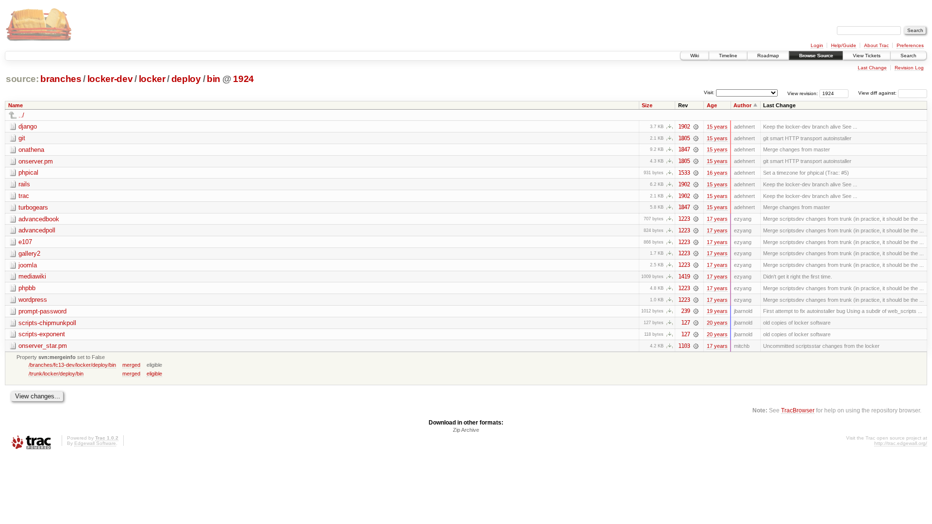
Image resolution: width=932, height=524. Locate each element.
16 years (717, 173)
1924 (243, 79)
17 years (717, 219)
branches (60, 79)
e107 (25, 242)
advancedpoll (36, 230)
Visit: (709, 92)
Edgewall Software (95, 443)
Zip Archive (466, 430)
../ (21, 115)
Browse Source (816, 55)
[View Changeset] (696, 126)
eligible (154, 374)
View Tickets (867, 55)
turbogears (33, 207)
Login (817, 45)
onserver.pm (35, 161)
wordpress (32, 299)
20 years (717, 323)
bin (213, 79)
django (27, 126)
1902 (684, 126)
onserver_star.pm (42, 345)
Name (15, 105)
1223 (684, 218)
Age (712, 105)
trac (23, 195)
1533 (684, 172)
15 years (717, 127)
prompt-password (42, 311)
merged (131, 365)
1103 (684, 346)
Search (908, 55)
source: (22, 79)
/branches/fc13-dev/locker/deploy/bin (72, 365)
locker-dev (110, 79)
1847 (684, 149)
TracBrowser (798, 410)
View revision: (802, 93)
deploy (186, 79)
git (21, 138)
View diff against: (878, 93)
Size (647, 105)
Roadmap (768, 55)
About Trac (876, 45)
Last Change (872, 67)
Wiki (694, 55)
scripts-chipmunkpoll (47, 323)
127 (685, 322)
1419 (684, 276)
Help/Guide (843, 45)
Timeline (728, 55)
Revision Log (909, 67)
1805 (684, 138)
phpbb (26, 288)
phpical (28, 172)
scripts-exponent (41, 334)
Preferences (910, 45)
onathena (31, 149)
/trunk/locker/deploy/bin (56, 374)
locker (152, 79)
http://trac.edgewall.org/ (900, 443)
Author (742, 105)
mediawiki (32, 276)
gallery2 (29, 253)
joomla (27, 265)
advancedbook (38, 219)
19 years (717, 311)
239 (685, 311)
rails (24, 184)
